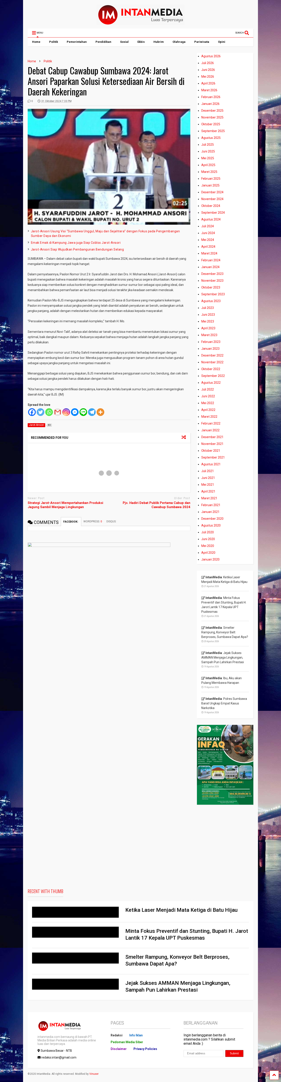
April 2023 (208, 328)
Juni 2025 (208, 151)
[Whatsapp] (49, 412)
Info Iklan (136, 1035)
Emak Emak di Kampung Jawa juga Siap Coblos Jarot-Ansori (76, 242)
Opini (221, 41)
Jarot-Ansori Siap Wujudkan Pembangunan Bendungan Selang (77, 249)
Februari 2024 (210, 260)
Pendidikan (103, 41)
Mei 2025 (207, 158)
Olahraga (179, 41)
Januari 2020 (210, 559)
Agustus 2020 (211, 525)
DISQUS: (111, 521)
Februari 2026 (210, 97)
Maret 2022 (209, 416)
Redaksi (116, 1035)
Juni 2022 (208, 396)
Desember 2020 (212, 518)
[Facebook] (32, 412)
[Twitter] (40, 412)
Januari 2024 (210, 267)
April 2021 (208, 491)
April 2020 (208, 552)
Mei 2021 (207, 484)
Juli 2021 (207, 471)
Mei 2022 (207, 403)
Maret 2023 (209, 335)
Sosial (124, 41)
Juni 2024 (208, 233)
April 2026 (208, 83)
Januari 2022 (210, 430)
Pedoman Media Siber (127, 1042)
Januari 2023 (210, 348)
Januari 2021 (210, 512)
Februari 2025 (210, 178)
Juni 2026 (208, 70)
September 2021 (213, 457)
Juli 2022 (207, 389)
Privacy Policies (145, 1049)
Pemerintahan (77, 41)
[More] (100, 412)
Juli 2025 (207, 144)
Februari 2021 (210, 505)
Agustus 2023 (211, 301)
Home (36, 41)
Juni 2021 (208, 478)
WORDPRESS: (92, 521)
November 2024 (212, 199)
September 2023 (213, 294)
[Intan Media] (140, 23)
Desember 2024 (212, 192)
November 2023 (212, 280)
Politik (53, 41)
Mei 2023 (207, 321)
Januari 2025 (210, 185)
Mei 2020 (207, 546)
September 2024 (213, 212)
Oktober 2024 (210, 206)
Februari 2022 (210, 423)
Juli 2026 (207, 63)
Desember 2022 (212, 355)
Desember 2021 (212, 437)
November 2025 (212, 117)
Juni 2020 (208, 539)
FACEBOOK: (71, 521)
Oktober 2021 (210, 450)
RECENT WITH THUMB (45, 891)
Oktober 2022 (210, 369)
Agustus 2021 (211, 464)
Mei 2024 (207, 240)
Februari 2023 (210, 342)
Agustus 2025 (211, 138)
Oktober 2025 (210, 124)
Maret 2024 (209, 253)
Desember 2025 (212, 110)
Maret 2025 (209, 172)
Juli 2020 (207, 532)
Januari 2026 (210, 104)
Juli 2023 (207, 308)
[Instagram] (66, 412)
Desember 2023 (212, 274)
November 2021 (212, 444)
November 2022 (212, 362)
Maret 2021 (209, 498)
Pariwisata (201, 41)
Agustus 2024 (211, 219)
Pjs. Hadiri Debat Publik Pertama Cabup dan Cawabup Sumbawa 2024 (156, 505)
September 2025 (213, 131)
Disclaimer (119, 1049)
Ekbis (141, 41)
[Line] (83, 412)
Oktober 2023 (210, 287)
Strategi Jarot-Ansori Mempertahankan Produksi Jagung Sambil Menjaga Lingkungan (65, 505)
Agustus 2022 (211, 382)
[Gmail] (57, 412)
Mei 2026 (207, 76)
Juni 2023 (208, 314)
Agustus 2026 (211, 56)
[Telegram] (92, 412)
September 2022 (213, 376)
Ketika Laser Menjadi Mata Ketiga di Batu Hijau (181, 910)
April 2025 (208, 165)
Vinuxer (94, 1073)
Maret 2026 (209, 90)
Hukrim (158, 41)
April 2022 (208, 410)
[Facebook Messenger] (75, 412)
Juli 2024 (207, 226)
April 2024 (208, 246)
